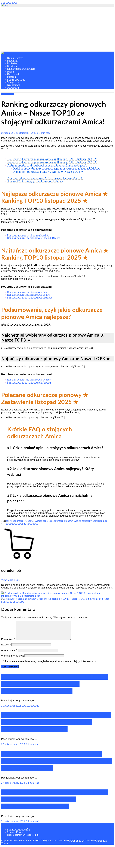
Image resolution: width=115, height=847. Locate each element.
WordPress (77, 840)
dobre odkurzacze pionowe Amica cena (27, 521)
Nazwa (6, 644)
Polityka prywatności (18, 829)
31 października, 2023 (13, 821)
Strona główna (15, 832)
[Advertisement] (57, 29)
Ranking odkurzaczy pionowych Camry (28, 294)
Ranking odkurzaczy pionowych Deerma (29, 382)
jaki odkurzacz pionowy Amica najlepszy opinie (73, 521)
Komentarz (8, 639)
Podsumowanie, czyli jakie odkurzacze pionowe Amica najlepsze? (47, 165)
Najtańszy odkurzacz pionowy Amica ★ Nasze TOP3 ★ (48, 171)
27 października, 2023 (13, 744)
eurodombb (7, 133)
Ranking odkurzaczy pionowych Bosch (28, 292)
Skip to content (9, 2)
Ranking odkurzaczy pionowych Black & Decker (33, 238)
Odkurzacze (7, 94)
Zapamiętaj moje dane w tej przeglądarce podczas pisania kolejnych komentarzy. (51, 661)
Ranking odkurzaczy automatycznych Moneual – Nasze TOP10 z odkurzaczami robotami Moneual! (56, 761)
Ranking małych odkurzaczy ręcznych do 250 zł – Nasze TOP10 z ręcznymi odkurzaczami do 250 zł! (56, 722)
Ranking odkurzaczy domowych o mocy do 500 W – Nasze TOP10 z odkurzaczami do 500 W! (54, 799)
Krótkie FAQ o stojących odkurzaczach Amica (35, 181)
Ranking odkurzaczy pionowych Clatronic (29, 297)
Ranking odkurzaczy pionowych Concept (29, 379)
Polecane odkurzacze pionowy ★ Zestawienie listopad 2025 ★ (45, 177)
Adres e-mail (9, 650)
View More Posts (10, 580)
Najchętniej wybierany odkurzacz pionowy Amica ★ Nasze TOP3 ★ (56, 168)
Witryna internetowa (12, 655)
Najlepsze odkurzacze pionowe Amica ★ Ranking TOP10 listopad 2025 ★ (52, 158)
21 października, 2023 (13, 705)
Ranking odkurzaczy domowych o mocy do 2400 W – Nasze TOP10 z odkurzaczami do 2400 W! (54, 684)
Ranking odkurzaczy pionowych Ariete (28, 235)
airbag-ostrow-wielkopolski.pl (23, 835)
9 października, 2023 (25, 133)
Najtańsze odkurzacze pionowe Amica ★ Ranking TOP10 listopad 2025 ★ (52, 161)
